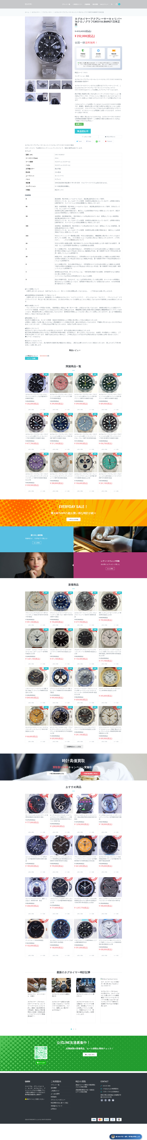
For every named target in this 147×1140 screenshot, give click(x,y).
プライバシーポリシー (58, 1100)
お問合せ (54, 1109)
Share (89, 141)
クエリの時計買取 (81, 1087)
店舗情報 (87, 4)
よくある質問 (55, 1094)
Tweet (80, 141)
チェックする (74, 519)
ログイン (104, 4)
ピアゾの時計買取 (81, 1092)
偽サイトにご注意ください (35, 1099)
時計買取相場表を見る (57, 773)
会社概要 (54, 1088)
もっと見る (37, 542)
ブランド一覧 (66, 4)
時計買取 (95, 4)
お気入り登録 (87, 136)
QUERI (27, 1081)
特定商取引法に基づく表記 (59, 1103)
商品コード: (79, 72)
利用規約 (54, 1097)
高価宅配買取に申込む (91, 773)
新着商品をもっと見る (74, 747)
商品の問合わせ (111, 136)
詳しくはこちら (90, 1054)
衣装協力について (56, 1106)
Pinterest (109, 141)
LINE (98, 141)
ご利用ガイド (77, 4)
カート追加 (42, 409)
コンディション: (80, 76)
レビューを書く (31, 358)
